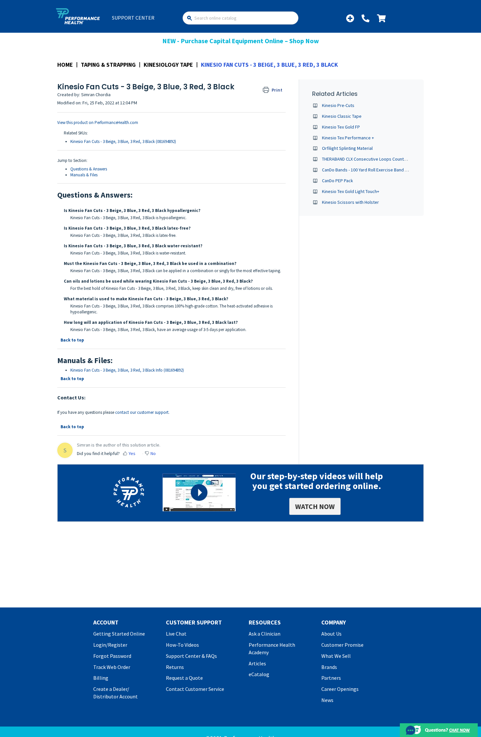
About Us (331, 633)
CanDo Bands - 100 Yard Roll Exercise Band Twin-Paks (373, 170)
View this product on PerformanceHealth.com (97, 122)
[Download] (228, 290)
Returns (175, 667)
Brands (329, 667)
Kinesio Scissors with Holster (350, 202)
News (327, 700)
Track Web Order (111, 667)
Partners (331, 678)
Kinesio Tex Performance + (348, 138)
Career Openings (340, 689)
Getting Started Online (119, 633)
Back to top (72, 340)
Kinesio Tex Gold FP (341, 127)
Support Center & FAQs (191, 656)
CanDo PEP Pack (337, 181)
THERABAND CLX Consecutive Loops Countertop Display (376, 159)
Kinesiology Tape (168, 64)
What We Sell (336, 656)
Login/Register (110, 644)
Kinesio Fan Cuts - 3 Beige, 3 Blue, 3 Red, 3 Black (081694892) (123, 141)
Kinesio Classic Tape (342, 116)
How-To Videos (182, 644)
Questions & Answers (88, 169)
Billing (100, 678)
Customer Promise (342, 644)
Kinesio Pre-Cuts (338, 105)
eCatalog (259, 674)
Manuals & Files (84, 175)
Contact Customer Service (195, 689)
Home (65, 64)
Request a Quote (184, 678)
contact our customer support (142, 412)
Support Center (133, 17)
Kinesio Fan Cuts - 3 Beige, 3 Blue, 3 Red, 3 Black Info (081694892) (127, 370)
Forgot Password (112, 656)
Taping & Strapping (108, 64)
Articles (257, 663)
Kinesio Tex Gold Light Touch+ (350, 191)
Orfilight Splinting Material (347, 148)
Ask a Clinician (264, 633)
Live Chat (176, 633)
